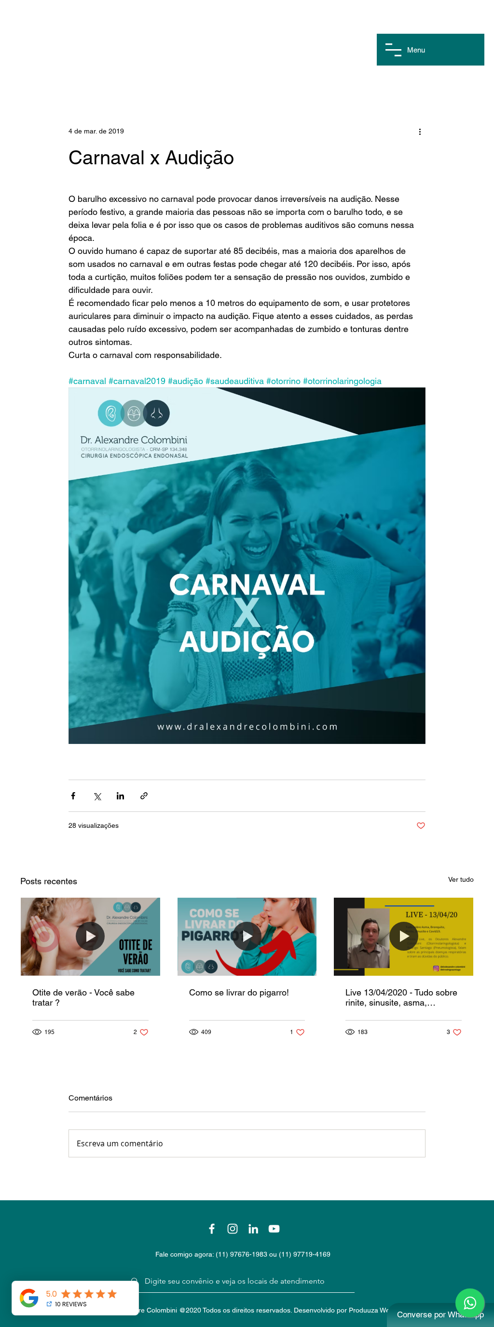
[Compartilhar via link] (144, 795)
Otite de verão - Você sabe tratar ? (83, 997)
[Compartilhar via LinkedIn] (120, 795)
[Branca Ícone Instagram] (232, 1228)
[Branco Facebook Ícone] (212, 1228)
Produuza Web (371, 1310)
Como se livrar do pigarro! (239, 992)
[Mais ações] (419, 131)
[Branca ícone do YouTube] (274, 1228)
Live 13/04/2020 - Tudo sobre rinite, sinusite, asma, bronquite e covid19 (401, 997)
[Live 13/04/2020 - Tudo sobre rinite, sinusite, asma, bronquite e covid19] (403, 937)
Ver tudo (461, 879)
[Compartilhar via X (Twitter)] (96, 795)
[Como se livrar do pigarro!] (247, 937)
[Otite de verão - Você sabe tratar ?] (90, 937)
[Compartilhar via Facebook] (73, 795)
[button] (393, 49)
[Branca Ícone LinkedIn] (253, 1228)
